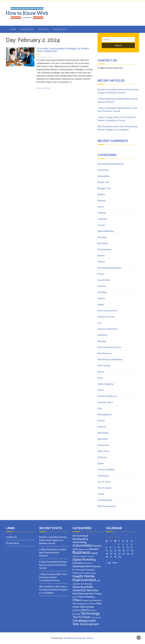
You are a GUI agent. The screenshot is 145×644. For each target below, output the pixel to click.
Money (101, 372)
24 (128, 553)
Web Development (107, 506)
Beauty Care (103, 182)
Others (101, 390)
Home (13, 29)
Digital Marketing (106, 231)
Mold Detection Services (109, 347)
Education (102, 237)
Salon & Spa (103, 451)
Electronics (103, 243)
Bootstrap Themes (85, 638)
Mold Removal (104, 353)
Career (101, 207)
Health (101, 304)
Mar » (115, 563)
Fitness (101, 274)
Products (102, 427)
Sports (101, 463)
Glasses (101, 298)
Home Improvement (107, 310)
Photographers (105, 414)
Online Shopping (105, 384)
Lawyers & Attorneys (108, 329)
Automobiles (104, 176)
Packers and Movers (107, 396)
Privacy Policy (59, 29)
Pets (100, 408)
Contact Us (43, 29)
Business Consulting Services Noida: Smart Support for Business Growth (53, 540)
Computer (102, 219)
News (100, 378)
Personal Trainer (105, 402)
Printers (101, 421)
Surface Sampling (106, 469)
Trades (101, 494)
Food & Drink (104, 280)
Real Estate (103, 433)
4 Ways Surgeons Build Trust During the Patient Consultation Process (53, 577)
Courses (101, 225)
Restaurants (103, 445)
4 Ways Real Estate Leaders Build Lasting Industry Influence (52, 552)
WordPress (69, 638)
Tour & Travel (104, 482)
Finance (101, 262)
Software (102, 457)
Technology (103, 476)
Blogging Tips (104, 188)
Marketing (102, 335)
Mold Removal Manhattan (110, 359)
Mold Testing (104, 366)
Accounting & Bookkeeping (110, 164)
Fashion (101, 255)
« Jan (108, 563)
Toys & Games (104, 488)
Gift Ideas (102, 292)
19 (107, 553)
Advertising (103, 170)
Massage (102, 341)
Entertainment (104, 249)
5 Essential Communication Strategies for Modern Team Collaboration (63, 49)
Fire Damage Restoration (109, 268)
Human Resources (106, 317)
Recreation (103, 439)
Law (100, 323)
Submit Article (27, 29)
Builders (101, 194)
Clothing (102, 213)
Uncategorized (105, 500)
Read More (43, 88)
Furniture (102, 286)
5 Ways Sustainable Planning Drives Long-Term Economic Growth (53, 565)
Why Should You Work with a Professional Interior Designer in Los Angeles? (53, 589)
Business (102, 200)
